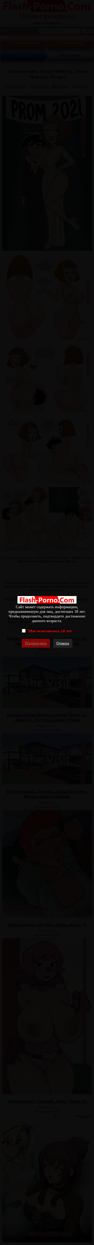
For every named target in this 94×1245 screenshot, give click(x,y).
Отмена (62, 643)
